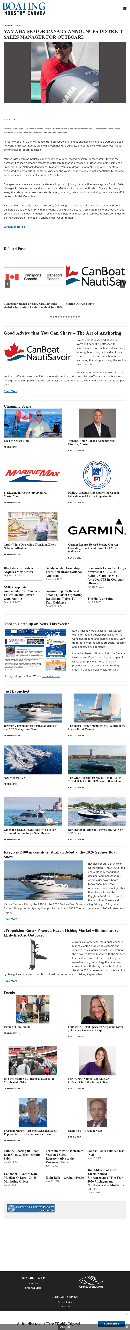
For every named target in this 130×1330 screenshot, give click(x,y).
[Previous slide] (7, 284)
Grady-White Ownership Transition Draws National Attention (30, 546)
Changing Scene (12, 26)
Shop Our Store (33, 1287)
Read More (10, 391)
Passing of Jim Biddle (17, 1027)
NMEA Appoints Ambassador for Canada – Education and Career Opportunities (95, 494)
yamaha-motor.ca (14, 226)
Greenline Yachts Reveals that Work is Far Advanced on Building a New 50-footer (30, 831)
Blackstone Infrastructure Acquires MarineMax (25, 494)
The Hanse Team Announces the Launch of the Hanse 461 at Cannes (97, 727)
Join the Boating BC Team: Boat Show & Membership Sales (29, 1080)
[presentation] (34, 277)
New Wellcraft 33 (14, 778)
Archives (112, 669)
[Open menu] (125, 8)
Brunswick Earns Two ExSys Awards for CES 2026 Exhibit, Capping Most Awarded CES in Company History (107, 575)
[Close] (127, 1314)
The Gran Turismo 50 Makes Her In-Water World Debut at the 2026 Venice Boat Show (94, 779)
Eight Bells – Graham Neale (85, 1131)
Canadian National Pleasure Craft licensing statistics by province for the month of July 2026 (33, 305)
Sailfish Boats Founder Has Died (106, 1153)
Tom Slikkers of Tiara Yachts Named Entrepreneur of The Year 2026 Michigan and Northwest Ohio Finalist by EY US (106, 1179)
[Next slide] (122, 284)
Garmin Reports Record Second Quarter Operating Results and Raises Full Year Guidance (93, 547)
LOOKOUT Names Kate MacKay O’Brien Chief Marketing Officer (89, 1080)
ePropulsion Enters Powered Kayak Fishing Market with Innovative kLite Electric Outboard (61, 932)
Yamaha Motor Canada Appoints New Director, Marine (91, 442)
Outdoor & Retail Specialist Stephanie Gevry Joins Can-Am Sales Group (95, 1028)
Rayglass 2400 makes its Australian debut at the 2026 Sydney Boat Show (30, 727)
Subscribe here (51, 676)
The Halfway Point (100, 599)
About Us (33, 1283)
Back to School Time (16, 441)
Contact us (65, 1306)
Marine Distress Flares (80, 303)
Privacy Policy (65, 1302)
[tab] (51, 317)
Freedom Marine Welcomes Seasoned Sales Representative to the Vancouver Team (30, 1132)
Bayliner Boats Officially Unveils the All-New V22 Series (95, 831)
